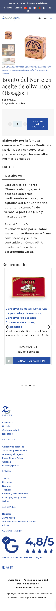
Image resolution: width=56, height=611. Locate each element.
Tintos (6, 478)
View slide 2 (26, 385)
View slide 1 (22, 385)
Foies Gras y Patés (12, 458)
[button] (10, 124)
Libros (5, 525)
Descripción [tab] (13, 175)
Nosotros (7, 433)
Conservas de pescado (23, 70)
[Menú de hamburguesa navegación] (51, 18)
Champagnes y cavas (14, 497)
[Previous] (7, 327)
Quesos (6, 461)
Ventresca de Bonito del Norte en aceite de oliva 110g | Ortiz (28, 333)
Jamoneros (8, 517)
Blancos (6, 486)
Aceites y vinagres (12, 454)
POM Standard (40, 597)
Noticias (6, 426)
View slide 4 (34, 385)
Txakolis (6, 489)
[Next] (49, 327)
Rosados (7, 482)
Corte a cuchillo (11, 430)
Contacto (7, 422)
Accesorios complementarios (19, 521)
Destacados (14, 326)
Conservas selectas (14, 66)
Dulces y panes (10, 465)
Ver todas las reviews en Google (22, 557)
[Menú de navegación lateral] (45, 18)
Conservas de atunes (20, 322)
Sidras (5, 501)
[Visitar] (44, 7)
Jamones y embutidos (14, 450)
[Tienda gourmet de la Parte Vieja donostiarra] (15, 18)
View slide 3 (30, 385)
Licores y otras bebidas (15, 493)
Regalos (6, 513)
